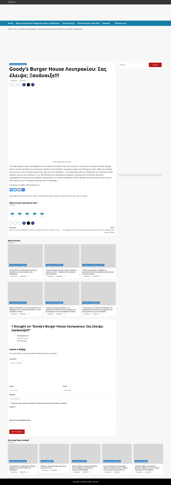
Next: (88, 229)
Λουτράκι (69, 196)
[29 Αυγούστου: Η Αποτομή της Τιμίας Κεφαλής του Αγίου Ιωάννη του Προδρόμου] (25, 256)
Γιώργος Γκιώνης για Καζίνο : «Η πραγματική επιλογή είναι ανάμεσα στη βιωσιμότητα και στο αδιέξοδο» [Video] (61, 310)
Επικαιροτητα (77, 461)
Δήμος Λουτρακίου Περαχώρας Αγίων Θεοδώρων (38, 23)
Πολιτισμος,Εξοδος (47, 461)
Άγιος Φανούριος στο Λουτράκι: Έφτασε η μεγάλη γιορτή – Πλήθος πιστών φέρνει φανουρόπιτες (61, 272)
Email (65, 386)
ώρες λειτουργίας (81, 196)
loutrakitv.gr (14, 80)
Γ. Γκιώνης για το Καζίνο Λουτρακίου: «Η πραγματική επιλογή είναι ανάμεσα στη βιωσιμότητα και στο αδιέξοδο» (97, 310)
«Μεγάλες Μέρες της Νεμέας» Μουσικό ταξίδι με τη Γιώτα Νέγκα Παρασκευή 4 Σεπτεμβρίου (147, 468)
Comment (13, 359)
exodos (23, 196)
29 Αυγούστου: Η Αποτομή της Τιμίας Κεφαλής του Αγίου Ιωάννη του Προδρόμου (23, 272)
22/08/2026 (96, 276)
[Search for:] (134, 65)
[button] (162, 23)
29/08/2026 (22, 276)
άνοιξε (46, 196)
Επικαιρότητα (68, 23)
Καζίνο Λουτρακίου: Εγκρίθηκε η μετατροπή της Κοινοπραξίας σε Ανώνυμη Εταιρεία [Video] (98, 272)
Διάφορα (106, 23)
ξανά (74, 196)
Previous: (34, 228)
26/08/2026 (59, 276)
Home (10, 23)
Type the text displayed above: (20, 420)
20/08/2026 (22, 314)
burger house (17, 196)
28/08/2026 (85, 472)
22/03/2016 (22, 80)
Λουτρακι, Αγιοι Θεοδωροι (18, 64)
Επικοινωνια (120, 23)
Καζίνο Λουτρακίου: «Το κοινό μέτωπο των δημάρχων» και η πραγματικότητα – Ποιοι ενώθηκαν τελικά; (25, 310)
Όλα (102, 265)
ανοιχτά (50, 196)
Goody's (35, 196)
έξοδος (56, 196)
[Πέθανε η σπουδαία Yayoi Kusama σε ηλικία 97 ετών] (54, 454)
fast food (29, 196)
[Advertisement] (85, 45)
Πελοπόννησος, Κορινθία (88, 23)
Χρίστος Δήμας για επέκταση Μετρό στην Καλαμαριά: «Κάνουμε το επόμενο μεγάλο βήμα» (84, 468)
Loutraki (40, 196)
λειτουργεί (62, 196)
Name (11, 386)
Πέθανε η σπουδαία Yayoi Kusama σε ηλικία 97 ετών (53, 467)
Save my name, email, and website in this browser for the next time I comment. (39, 403)
